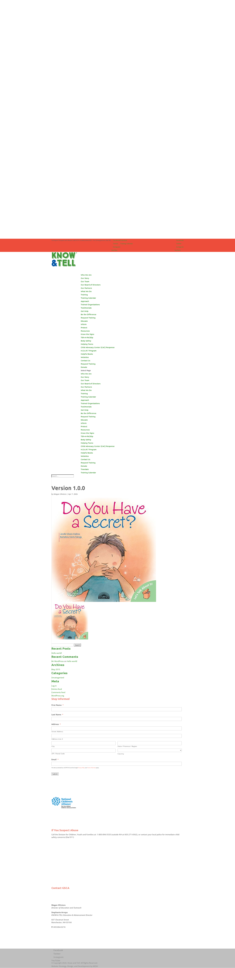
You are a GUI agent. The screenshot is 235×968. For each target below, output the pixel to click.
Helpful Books (87, 354)
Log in (54, 686)
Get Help (84, 311)
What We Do (86, 390)
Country (121, 754)
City (53, 746)
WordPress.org (57, 695)
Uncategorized (57, 677)
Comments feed (58, 692)
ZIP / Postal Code (58, 754)
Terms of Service (91, 767)
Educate (84, 321)
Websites (85, 357)
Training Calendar (126, 243)
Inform (84, 324)
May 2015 (55, 669)
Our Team (85, 281)
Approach (85, 301)
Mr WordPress (57, 661)
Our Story (85, 278)
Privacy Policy (81, 767)
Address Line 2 (57, 739)
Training (84, 294)
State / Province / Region (127, 746)
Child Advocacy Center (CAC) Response (98, 347)
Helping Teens (87, 344)
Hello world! (56, 653)
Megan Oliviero (60, 494)
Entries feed (56, 689)
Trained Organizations (90, 304)
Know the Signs (87, 334)
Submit (55, 774)
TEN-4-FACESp (87, 337)
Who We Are (86, 373)
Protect (84, 327)
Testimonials (86, 308)
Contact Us (85, 459)
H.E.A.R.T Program (88, 350)
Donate (84, 367)
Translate (123, 240)
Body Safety (86, 341)
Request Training (88, 317)
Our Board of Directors (90, 284)
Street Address (57, 732)
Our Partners (86, 288)
